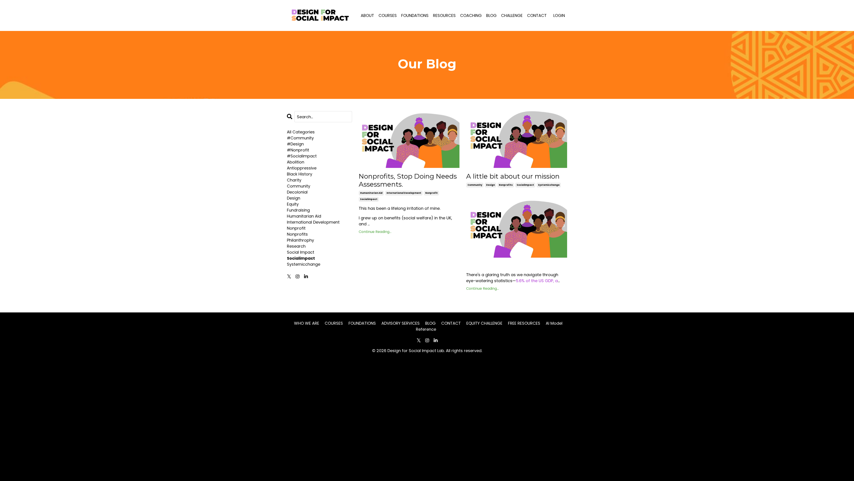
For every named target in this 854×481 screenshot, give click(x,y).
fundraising (298, 210)
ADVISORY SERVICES (400, 323)
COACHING (471, 15)
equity (293, 204)
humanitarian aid (371, 193)
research (296, 246)
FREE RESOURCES (524, 323)
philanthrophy (300, 240)
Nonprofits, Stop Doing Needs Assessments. (408, 180)
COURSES (388, 15)
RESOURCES (444, 15)
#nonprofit (298, 150)
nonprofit (431, 193)
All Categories (301, 132)
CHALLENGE (512, 15)
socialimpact (368, 199)
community (474, 185)
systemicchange (549, 185)
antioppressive (301, 168)
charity (294, 180)
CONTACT (537, 15)
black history (299, 174)
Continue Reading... (375, 231)
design (490, 185)
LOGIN (559, 15)
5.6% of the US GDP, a (537, 280)
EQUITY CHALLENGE (484, 323)
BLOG (491, 15)
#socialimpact (302, 156)
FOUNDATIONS (415, 15)
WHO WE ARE (306, 323)
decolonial (297, 192)
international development (404, 193)
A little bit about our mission (513, 176)
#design (295, 144)
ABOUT (367, 15)
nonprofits (506, 185)
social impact (300, 252)
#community (300, 138)
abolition (295, 162)
